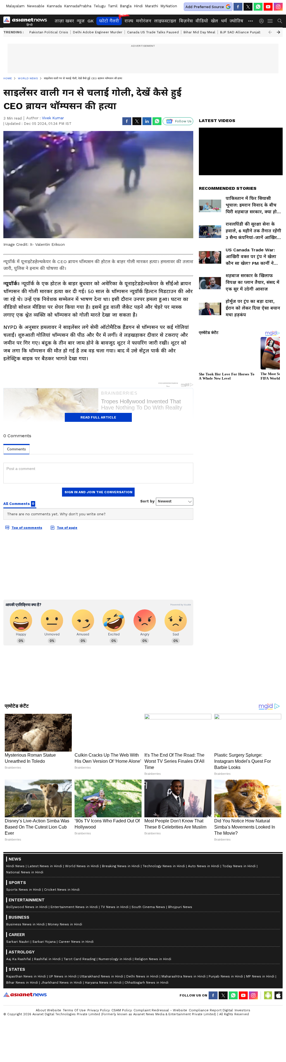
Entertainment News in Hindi (74, 907)
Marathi (151, 6)
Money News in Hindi (65, 924)
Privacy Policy (98, 1010)
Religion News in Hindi (153, 959)
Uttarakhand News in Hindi (101, 976)
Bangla (126, 6)
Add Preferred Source (204, 7)
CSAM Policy (121, 1010)
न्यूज (81, 21)
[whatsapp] (258, 7)
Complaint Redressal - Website (160, 1010)
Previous (270, 32)
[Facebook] (237, 7)
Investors (242, 1010)
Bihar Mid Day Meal (199, 32)
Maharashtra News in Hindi (183, 976)
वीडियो (202, 21)
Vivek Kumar (53, 118)
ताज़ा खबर (64, 21)
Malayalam (15, 6)
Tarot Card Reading (80, 959)
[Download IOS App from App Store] (278, 995)
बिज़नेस (186, 21)
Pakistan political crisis (48, 32)
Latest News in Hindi (45, 866)
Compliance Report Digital (211, 1010)
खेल (214, 21)
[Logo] (27, 21)
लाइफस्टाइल (165, 21)
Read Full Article (98, 417)
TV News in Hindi (114, 907)
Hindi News (15, 866)
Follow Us (183, 121)
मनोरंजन (143, 21)
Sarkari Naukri (17, 942)
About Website (48, 1010)
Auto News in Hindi (203, 866)
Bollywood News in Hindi (26, 907)
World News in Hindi (82, 866)
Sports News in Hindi (23, 890)
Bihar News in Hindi (22, 982)
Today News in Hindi (239, 866)
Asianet (25, 994)
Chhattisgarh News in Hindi (146, 982)
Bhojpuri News (180, 907)
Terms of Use (74, 1010)
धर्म (224, 21)
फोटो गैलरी (109, 21)
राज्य (129, 21)
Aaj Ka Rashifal (18, 959)
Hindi (138, 6)
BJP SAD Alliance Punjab (240, 32)
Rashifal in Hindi (47, 959)
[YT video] (268, 7)
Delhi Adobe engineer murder (97, 32)
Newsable (35, 6)
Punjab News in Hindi (226, 976)
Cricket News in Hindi (62, 890)
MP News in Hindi (260, 976)
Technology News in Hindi (164, 866)
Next (278, 32)
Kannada (54, 6)
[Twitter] (248, 7)
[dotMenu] (250, 21)
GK (90, 21)
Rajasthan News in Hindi (26, 976)
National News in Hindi (24, 872)
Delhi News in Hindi (142, 976)
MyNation (168, 6)
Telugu (100, 6)
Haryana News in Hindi (103, 982)
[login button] (262, 21)
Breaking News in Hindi (121, 866)
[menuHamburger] (270, 21)
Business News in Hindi (25, 924)
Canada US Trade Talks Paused (153, 32)
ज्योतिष (236, 21)
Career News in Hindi (76, 942)
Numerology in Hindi (115, 959)
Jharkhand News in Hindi (61, 982)
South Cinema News (148, 907)
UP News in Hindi (63, 976)
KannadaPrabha (77, 6)
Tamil (113, 6)
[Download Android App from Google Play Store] (268, 995)
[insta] (278, 7)
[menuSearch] (280, 21)
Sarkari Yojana (44, 942)
